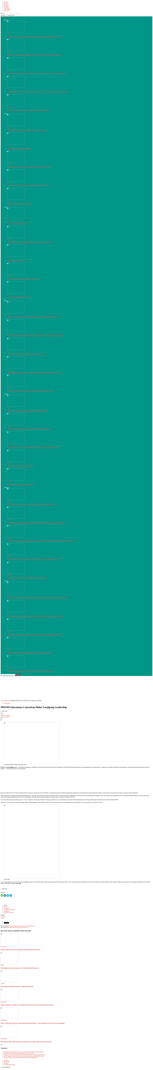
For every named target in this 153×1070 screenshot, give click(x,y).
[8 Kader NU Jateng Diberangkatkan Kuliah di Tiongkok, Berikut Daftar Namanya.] (15, 50)
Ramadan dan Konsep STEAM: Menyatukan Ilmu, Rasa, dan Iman (29, 167)
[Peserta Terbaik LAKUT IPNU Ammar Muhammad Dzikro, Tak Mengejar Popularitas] (15, 331)
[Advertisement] (76, 688)
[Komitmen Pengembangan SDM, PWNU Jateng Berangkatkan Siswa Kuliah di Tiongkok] (15, 69)
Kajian (8, 127)
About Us (6, 1060)
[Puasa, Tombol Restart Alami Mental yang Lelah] (15, 274)
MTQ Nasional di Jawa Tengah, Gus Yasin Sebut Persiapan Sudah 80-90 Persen (24, 1056)
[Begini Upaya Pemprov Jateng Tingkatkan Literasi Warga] (15, 573)
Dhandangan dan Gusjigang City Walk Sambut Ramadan (20, 968)
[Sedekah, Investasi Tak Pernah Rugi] (15, 199)
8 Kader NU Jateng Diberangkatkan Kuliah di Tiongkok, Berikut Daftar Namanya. (34, 55)
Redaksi (6, 1063)
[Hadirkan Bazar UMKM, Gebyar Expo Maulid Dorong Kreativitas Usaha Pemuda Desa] (15, 518)
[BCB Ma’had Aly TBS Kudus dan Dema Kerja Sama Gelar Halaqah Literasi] (9, 1037)
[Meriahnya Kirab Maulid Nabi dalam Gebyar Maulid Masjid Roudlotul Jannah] (15, 32)
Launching (6, 911)
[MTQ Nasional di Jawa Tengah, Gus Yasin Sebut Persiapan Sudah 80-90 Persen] (15, 499)
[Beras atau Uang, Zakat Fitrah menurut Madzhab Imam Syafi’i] (15, 181)
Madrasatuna (7, 700)
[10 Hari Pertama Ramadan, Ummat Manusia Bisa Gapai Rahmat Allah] (15, 667)
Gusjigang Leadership (9, 909)
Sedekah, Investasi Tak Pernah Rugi (19, 204)
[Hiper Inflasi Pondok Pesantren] (15, 219)
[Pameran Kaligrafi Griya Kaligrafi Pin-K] (15, 461)
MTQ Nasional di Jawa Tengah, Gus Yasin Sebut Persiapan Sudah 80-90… (31, 504)
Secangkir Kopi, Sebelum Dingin (17, 297)
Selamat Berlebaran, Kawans (16, 260)
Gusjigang (6, 908)
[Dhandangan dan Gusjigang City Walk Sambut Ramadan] (9, 963)
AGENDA (6, 7)
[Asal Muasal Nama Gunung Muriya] (15, 144)
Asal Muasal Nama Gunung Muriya (19, 148)
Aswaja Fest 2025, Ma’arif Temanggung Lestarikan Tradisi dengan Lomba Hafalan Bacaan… (38, 598)
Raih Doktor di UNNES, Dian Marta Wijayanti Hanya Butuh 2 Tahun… (31, 391)
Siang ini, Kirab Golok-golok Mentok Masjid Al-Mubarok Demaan (29, 429)
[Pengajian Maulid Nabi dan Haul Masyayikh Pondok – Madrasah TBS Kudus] (15, 443)
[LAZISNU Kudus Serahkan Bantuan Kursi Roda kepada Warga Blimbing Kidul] (15, 630)
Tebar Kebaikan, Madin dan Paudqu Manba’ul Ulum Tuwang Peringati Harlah (27, 1005)
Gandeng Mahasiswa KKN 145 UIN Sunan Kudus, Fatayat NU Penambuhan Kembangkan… (38, 92)
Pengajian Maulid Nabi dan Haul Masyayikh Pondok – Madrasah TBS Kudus (33, 447)
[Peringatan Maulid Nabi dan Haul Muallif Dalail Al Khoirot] (15, 406)
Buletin (9, 594)
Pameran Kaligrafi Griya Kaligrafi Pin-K (20, 466)
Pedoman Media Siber (9, 1064)
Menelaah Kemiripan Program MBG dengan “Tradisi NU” (26, 130)
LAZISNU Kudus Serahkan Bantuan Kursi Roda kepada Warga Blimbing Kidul (33, 634)
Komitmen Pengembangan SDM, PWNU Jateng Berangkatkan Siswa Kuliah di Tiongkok (36, 73)
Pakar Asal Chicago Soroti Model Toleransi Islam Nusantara (20, 949)
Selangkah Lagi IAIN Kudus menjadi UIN (17, 927)
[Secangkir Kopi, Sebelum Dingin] (15, 292)
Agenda (9, 407)
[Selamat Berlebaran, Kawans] (15, 256)
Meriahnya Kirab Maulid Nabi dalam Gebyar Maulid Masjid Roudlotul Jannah (33, 36)
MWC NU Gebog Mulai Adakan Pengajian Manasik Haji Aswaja (28, 110)
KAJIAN (6, 3)
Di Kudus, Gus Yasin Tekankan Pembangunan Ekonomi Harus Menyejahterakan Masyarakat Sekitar (40, 541)
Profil (8, 314)
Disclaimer (6, 1061)
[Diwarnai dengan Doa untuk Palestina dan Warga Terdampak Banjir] (15, 648)
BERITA (6, 2)
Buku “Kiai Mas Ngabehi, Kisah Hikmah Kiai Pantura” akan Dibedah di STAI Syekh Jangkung (32, 1023)
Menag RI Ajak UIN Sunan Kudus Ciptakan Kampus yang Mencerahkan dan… (33, 559)
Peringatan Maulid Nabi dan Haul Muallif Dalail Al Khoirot (27, 410)
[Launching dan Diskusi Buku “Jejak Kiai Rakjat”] (9, 982)
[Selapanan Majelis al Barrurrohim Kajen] (15, 480)
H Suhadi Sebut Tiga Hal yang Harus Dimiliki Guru (21, 926)
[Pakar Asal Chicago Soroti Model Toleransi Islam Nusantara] (9, 945)
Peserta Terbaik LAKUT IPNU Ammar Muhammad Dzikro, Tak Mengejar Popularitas (35, 335)
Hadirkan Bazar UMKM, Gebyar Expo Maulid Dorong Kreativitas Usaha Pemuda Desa (36, 522)
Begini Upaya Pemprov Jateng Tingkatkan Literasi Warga (26, 578)
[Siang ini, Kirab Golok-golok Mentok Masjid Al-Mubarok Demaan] (15, 424)
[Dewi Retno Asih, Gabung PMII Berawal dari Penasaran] (15, 349)
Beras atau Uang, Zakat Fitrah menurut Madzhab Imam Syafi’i (28, 185)
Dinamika (9, 501)
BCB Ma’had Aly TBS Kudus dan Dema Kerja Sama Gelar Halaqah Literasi (26, 1041)
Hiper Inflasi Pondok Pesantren (17, 223)
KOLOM (6, 4)
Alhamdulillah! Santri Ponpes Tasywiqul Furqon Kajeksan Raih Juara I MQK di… (34, 372)
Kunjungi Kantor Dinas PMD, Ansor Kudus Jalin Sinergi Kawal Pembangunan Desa (35, 616)
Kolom (9, 220)
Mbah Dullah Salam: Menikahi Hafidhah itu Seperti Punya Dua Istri (29, 242)
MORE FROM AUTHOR (23, 931)
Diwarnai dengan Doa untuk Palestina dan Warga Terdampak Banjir (30, 653)
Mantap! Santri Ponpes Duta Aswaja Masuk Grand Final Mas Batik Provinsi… (33, 317)
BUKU (6, 906)
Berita (8, 33)
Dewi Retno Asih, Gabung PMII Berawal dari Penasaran (25, 354)
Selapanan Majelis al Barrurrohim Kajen (20, 484)
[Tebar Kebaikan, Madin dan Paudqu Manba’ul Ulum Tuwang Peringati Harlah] (9, 1000)
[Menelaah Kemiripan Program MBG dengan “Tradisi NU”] (15, 125)
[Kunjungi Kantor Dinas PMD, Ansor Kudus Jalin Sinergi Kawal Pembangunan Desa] (15, 611)
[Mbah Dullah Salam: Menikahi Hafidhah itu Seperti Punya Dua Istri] (15, 237)
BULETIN (6, 10)
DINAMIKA (7, 9)
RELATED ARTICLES (8, 931)
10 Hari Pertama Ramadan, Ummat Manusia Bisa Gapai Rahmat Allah (30, 671)
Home (2, 700)
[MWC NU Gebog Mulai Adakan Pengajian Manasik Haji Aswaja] (15, 105)
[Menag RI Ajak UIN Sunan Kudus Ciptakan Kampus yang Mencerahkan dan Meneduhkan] (15, 555)
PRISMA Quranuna (9, 912)
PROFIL (6, 6)
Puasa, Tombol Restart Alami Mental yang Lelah (23, 279)
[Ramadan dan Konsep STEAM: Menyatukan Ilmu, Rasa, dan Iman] (15, 162)
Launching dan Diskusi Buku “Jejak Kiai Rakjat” (17, 986)
